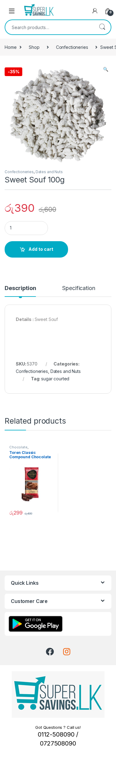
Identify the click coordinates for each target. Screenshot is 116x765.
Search (102, 27)
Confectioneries (72, 47)
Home (10, 47)
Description (20, 288)
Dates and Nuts (49, 171)
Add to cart (40, 249)
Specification (78, 288)
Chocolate (18, 447)
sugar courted (55, 378)
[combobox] (49, 27)
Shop (34, 47)
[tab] (20, 291)
